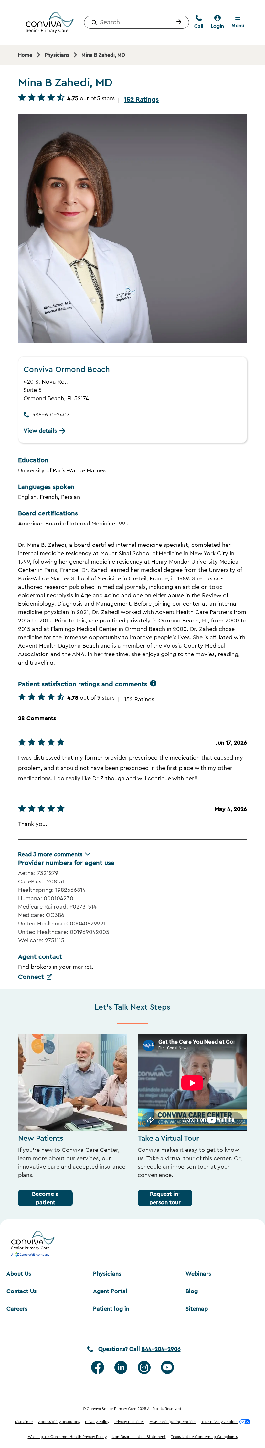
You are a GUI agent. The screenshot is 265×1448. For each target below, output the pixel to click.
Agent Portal (110, 1291)
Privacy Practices (129, 1422)
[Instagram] (144, 1367)
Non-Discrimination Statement (139, 1437)
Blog (192, 1291)
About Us (18, 1274)
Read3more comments (50, 854)
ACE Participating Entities (173, 1422)
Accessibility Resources (59, 1422)
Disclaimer (24, 1422)
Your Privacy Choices (219, 1422)
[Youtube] (167, 1367)
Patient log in (111, 1309)
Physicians (107, 1274)
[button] (177, 22)
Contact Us (21, 1291)
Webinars (198, 1274)
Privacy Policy (97, 1422)
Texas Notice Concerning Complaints (204, 1437)
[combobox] (136, 22)
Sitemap (197, 1309)
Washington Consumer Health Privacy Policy (67, 1437)
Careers (16, 1309)
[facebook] (97, 1367)
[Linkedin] (120, 1367)
